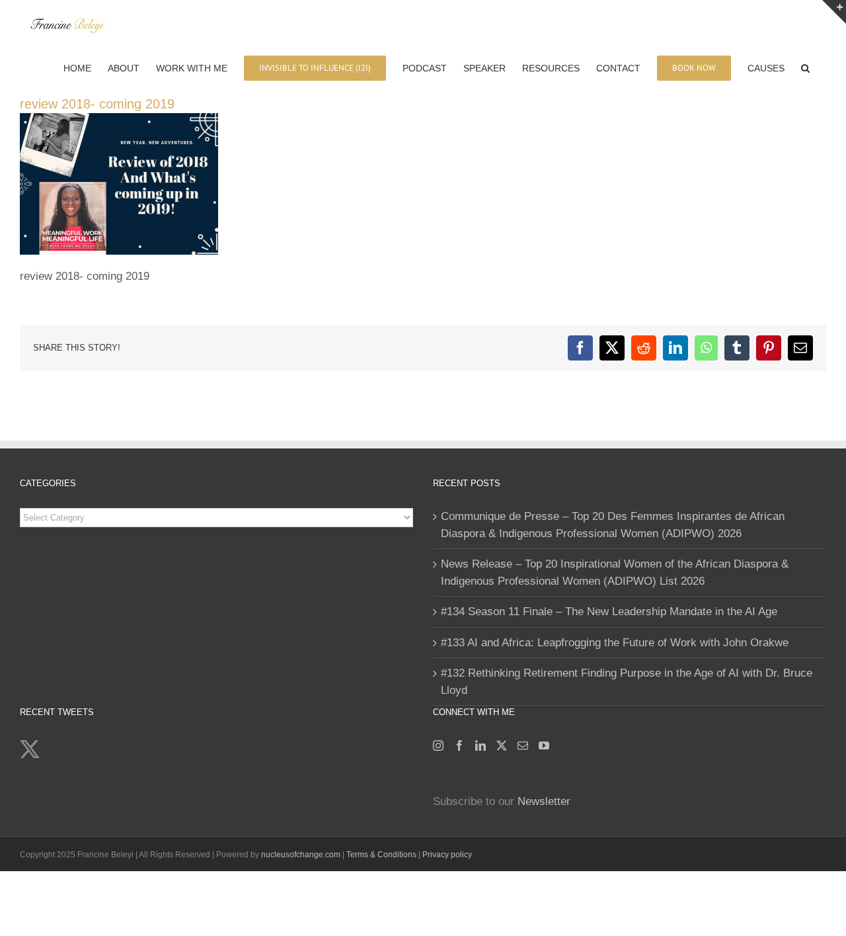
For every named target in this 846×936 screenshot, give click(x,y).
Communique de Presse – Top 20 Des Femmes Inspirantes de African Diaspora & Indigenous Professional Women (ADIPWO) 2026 (613, 525)
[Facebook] (459, 745)
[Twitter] (501, 745)
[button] (805, 66)
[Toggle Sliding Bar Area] (834, 12)
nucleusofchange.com (300, 854)
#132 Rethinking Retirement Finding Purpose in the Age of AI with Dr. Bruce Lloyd (626, 682)
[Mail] (523, 745)
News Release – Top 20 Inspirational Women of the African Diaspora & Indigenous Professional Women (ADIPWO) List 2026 (614, 572)
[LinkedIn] (480, 745)
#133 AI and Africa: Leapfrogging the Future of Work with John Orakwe (614, 642)
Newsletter (544, 801)
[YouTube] (544, 745)
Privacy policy (447, 854)
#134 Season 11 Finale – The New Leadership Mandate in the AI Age (609, 611)
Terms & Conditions (382, 854)
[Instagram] (438, 745)
